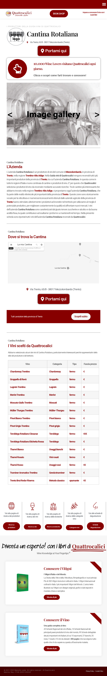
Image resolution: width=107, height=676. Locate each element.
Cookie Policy (99, 671)
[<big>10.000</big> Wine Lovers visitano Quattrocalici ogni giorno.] (17, 68)
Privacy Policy (90, 671)
